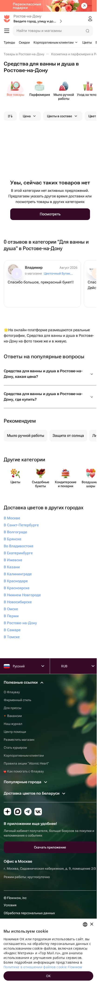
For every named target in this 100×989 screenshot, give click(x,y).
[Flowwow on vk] (38, 811)
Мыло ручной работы (25, 435)
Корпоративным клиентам (24, 755)
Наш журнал (13, 724)
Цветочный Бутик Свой (58, 273)
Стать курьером (15, 747)
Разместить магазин (19, 739)
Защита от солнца (68, 435)
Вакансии (14, 716)
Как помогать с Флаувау (25, 771)
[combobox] (85, 924)
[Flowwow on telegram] (28, 811)
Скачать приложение (50, 847)
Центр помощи (15, 732)
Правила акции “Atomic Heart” (26, 763)
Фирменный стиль (17, 700)
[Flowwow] (7, 18)
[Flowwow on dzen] (7, 811)
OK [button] (48, 976)
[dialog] (48, 954)
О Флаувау (12, 692)
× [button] (91, 924)
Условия (10, 905)
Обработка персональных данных (29, 913)
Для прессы (12, 708)
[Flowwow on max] (17, 811)
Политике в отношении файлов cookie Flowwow (42, 967)
